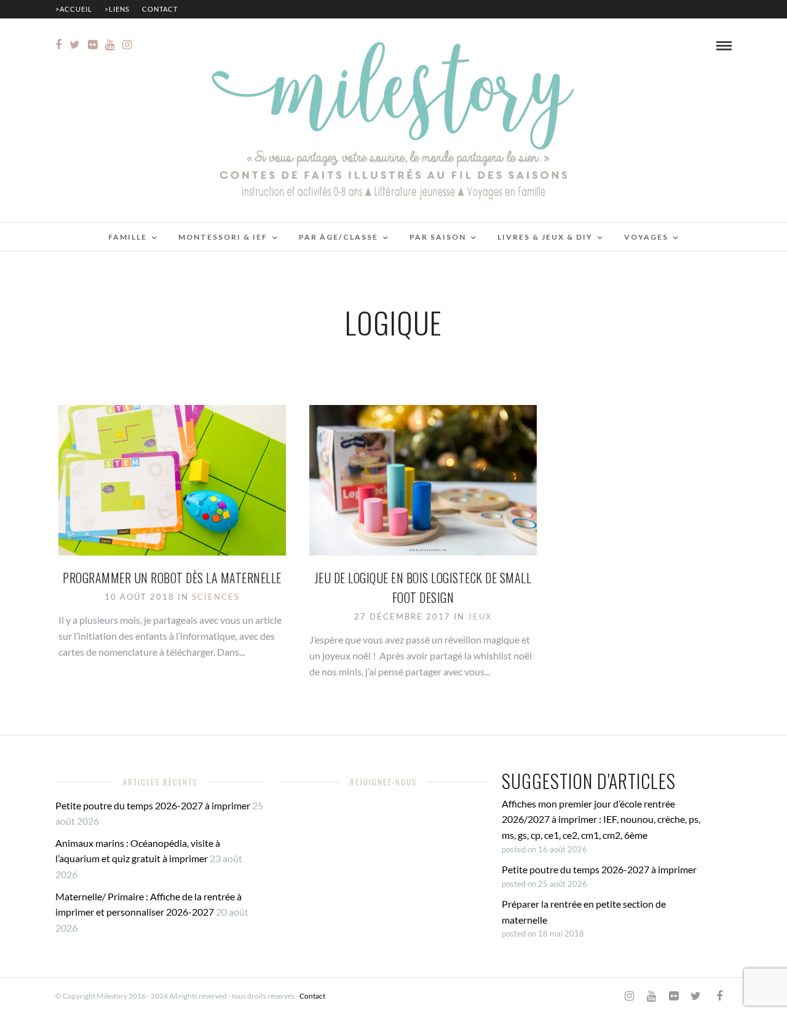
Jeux (480, 616)
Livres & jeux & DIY (545, 237)
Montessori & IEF (222, 237)
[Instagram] (127, 44)
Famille (127, 237)
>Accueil (73, 9)
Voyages (646, 237)
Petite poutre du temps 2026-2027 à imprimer (152, 805)
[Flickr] (92, 44)
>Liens (117, 9)
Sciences (216, 597)
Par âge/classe (338, 237)
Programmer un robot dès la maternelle (172, 577)
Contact (160, 9)
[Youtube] (109, 44)
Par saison (437, 237)
